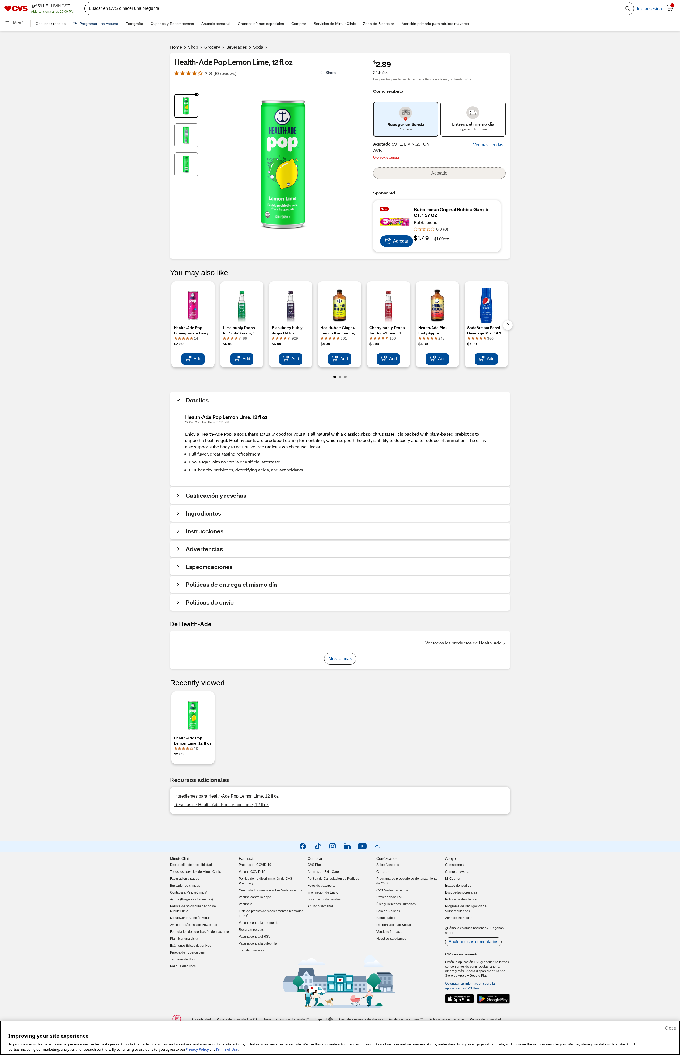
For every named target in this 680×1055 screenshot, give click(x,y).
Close (670, 1028)
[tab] (186, 106)
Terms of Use (227, 1049)
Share (331, 72)
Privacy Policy (197, 1049)
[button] (488, 145)
